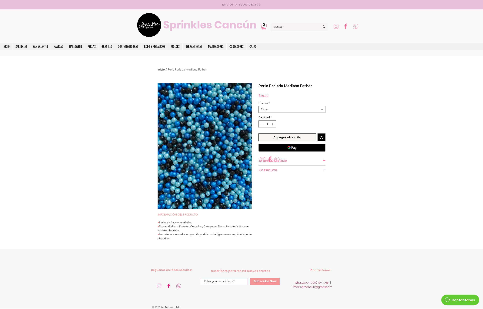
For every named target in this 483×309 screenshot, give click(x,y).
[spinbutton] (267, 124)
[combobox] (291, 109)
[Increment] (273, 124)
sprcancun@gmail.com (316, 287)
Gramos (264, 103)
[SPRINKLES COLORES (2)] (346, 27)
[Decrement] (261, 124)
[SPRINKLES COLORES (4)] (169, 286)
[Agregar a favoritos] (321, 137)
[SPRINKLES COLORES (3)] (336, 27)
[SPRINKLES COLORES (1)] (355, 27)
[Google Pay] (291, 148)
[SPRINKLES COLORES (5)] (159, 286)
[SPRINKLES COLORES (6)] (178, 286)
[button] (264, 26)
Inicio (161, 69)
